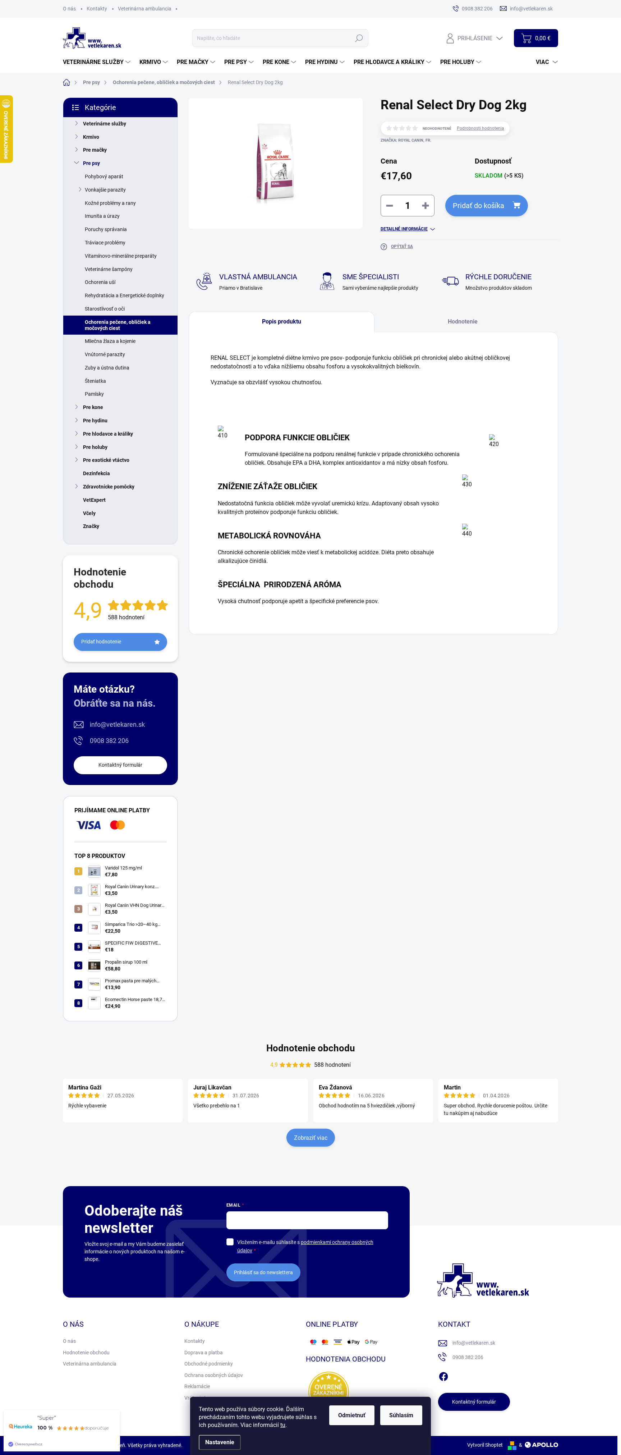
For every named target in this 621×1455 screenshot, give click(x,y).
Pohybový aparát (104, 176)
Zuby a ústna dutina (107, 368)
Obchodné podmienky (208, 1364)
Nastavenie (219, 1442)
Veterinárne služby (104, 124)
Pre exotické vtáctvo (106, 460)
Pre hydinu (95, 420)
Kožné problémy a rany (110, 203)
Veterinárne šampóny (109, 269)
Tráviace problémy (105, 242)
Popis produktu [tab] (281, 321)
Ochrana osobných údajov (213, 1375)
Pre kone (93, 407)
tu (282, 1425)
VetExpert (94, 500)
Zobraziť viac (310, 1137)
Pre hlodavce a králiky (108, 434)
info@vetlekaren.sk (117, 724)
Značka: (406, 140)
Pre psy (91, 163)
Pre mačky (95, 150)
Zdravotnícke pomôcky (108, 487)
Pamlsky (94, 394)
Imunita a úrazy (102, 216)
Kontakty (97, 9)
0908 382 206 (109, 740)
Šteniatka (95, 381)
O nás (69, 9)
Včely (89, 513)
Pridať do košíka (478, 205)
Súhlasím (401, 1415)
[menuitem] (97, 62)
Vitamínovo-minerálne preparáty (121, 256)
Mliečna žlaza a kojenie (110, 341)
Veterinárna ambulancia (144, 9)
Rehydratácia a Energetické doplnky (124, 295)
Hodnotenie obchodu (310, 1048)
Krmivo (91, 137)
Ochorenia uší (100, 282)
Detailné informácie (404, 228)
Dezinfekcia (96, 473)
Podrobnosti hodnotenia (480, 128)
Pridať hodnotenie (101, 641)
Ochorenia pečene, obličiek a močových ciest (118, 325)
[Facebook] (443, 1375)
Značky (91, 526)
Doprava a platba (203, 1352)
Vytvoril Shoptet (485, 1445)
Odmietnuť (351, 1415)
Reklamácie (197, 1386)
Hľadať (359, 38)
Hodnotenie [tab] (463, 321)
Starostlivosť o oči (105, 309)
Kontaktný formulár (120, 765)
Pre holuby (95, 447)
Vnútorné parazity (105, 354)
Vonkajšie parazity (105, 190)
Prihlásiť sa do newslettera (263, 1272)
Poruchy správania (106, 229)
